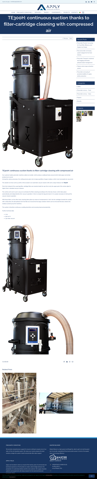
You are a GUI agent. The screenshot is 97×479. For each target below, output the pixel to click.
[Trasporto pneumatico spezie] (90, 113)
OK (92, 476)
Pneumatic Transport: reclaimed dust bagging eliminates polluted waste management (85, 60)
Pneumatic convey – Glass (84, 94)
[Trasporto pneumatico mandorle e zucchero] (78, 119)
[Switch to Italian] (80, 12)
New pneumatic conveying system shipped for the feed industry (84, 53)
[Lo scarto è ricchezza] (78, 113)
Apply (7, 464)
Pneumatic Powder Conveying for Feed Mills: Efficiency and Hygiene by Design (85, 45)
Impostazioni (12, 477)
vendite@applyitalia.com (16, 1)
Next (70, 38)
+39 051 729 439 (5, 1)
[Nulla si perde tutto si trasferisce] (84, 113)
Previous (66, 38)
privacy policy (49, 475)
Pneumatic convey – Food (84, 90)
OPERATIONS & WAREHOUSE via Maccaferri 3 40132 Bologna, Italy (59, 466)
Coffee (79, 86)
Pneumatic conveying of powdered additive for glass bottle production (84, 74)
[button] (83, 12)
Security (79, 101)
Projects (79, 97)
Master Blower (53, 449)
